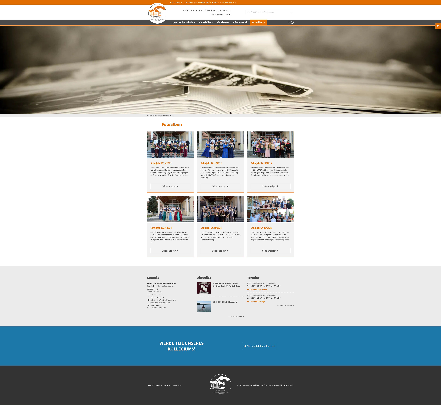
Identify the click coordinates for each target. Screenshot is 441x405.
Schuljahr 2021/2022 (211, 163)
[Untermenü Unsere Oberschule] (195, 22)
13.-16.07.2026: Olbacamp (225, 302)
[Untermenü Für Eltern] (229, 22)
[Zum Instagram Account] (292, 22)
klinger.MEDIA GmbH (287, 385)
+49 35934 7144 (156, 294)
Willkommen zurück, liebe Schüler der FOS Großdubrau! (227, 285)
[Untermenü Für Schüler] (213, 22)
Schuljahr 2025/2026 (261, 227)
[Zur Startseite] (157, 12)
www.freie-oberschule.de (160, 302)
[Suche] (291, 12)
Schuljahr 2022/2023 (261, 163)
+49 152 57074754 (157, 297)
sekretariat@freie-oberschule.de (163, 300)
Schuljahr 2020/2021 (161, 163)
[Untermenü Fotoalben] (265, 22)
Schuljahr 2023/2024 (161, 227)
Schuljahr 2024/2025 (211, 227)
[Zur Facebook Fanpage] (289, 22)
